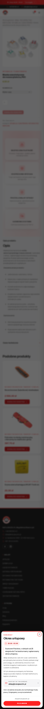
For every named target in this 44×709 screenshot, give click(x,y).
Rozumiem (22, 703)
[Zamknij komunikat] (39, 634)
